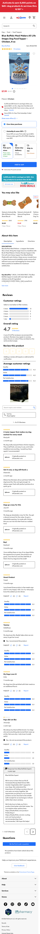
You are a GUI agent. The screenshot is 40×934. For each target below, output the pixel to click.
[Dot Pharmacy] (23, 912)
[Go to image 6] (20, 88)
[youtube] (33, 904)
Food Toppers (17, 32)
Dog (3, 32)
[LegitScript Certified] (8, 912)
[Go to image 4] (17, 88)
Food (8, 32)
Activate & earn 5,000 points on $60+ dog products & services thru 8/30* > (19, 5)
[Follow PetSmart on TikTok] (26, 904)
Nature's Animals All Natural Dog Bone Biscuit (24, 214)
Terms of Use (5, 926)
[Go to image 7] (22, 88)
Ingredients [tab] (20, 241)
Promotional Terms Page (26, 872)
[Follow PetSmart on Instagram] (12, 904)
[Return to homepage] (21, 17)
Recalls (4, 923)
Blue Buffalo (6, 46)
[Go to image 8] (24, 88)
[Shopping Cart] (34, 17)
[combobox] (19, 26)
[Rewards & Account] (11, 17)
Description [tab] (8, 241)
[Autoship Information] (25, 131)
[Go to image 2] (14, 88)
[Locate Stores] (29, 17)
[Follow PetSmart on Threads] (19, 904)
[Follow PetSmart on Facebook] (5, 904)
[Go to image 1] (12, 88)
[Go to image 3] (15, 88)
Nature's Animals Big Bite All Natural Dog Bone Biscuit (9, 214)
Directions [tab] (31, 241)
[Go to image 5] (19, 88)
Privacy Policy (6, 930)
